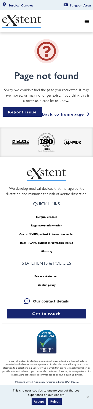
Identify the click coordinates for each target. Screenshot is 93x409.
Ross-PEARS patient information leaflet (46, 243)
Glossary (46, 251)
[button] (87, 21)
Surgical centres (46, 217)
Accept (39, 401)
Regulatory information (46, 225)
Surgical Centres (20, 5)
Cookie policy (47, 285)
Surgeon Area (80, 5)
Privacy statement (46, 276)
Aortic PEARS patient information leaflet (46, 234)
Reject (54, 401)
